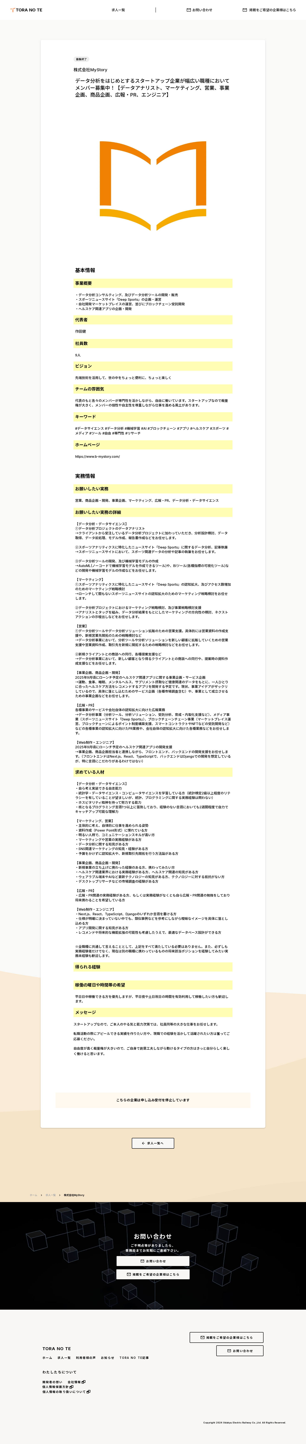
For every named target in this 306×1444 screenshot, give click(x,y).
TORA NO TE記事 (134, 1357)
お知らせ (107, 1357)
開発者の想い (52, 1382)
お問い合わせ (202, 10)
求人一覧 (118, 10)
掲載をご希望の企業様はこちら (272, 10)
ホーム (33, 1195)
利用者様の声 (86, 1357)
